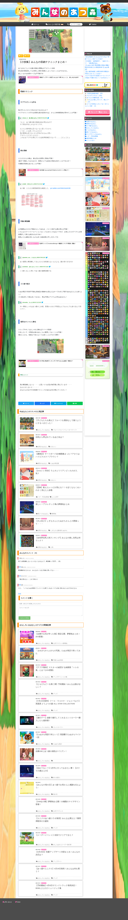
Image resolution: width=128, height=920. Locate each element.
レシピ (54, 497)
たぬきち (64, 530)
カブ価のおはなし (92, 126)
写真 (54, 660)
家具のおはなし (43, 463)
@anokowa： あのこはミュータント (31, 266)
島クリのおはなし (43, 513)
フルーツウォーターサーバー (68, 430)
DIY (57, 497)
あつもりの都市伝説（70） (95, 97)
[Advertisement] (97, 39)
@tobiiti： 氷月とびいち (28, 184)
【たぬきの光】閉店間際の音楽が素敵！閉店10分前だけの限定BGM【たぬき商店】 (97, 67)
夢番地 (54, 513)
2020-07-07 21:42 (44, 266)
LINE (75, 403)
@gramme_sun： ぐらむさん (29, 257)
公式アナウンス (58, 643)
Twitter (18, 902)
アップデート (57, 677)
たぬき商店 (54, 463)
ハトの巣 (64, 677)
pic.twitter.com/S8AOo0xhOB (60, 188)
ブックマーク (59, 403)
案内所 (59, 530)
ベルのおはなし (91, 130)
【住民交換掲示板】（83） (95, 93)
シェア (43, 403)
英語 (60, 744)
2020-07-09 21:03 (41, 257)
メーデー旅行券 (66, 844)
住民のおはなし (43, 446)
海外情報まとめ (91, 138)
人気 (52, 547)
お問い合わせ (8, 902)
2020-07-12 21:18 (38, 184)
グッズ (55, 693)
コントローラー (58, 727)
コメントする (24, 618)
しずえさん (54, 530)
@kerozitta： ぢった (27, 302)
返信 (19, 567)
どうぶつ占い (91, 140)
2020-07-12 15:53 (36, 302)
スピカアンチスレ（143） (95, 95)
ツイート (27, 403)
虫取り (58, 777)
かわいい (53, 446)
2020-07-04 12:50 (42, 118)
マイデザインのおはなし (94, 134)
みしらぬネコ (57, 844)
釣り (54, 777)
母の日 (55, 794)
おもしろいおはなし (44, 430)
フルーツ (56, 430)
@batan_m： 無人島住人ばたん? (30, 118)
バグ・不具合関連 (43, 497)
